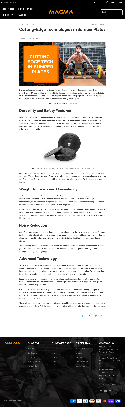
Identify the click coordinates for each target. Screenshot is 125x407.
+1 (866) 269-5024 (105, 373)
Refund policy (33, 366)
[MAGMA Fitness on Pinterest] (110, 391)
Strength (8, 9)
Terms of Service (34, 362)
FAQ (53, 353)
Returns (54, 357)
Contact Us (56, 362)
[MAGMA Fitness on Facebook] (101, 391)
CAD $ (95, 3)
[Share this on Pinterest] (96, 315)
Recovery (8, 15)
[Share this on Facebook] (89, 315)
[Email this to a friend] (102, 315)
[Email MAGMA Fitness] (114, 391)
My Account (56, 348)
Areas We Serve (81, 366)
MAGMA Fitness (16, 400)
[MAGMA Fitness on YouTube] (105, 391)
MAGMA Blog (80, 348)
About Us (79, 353)
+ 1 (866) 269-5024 (8, 2)
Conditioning (25, 9)
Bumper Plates (72, 103)
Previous (94, 24)
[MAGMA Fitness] (61, 12)
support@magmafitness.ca (108, 384)
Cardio (22, 15)
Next (102, 24)
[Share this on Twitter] (82, 315)
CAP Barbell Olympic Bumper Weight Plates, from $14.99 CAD (69, 168)
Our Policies (80, 357)
